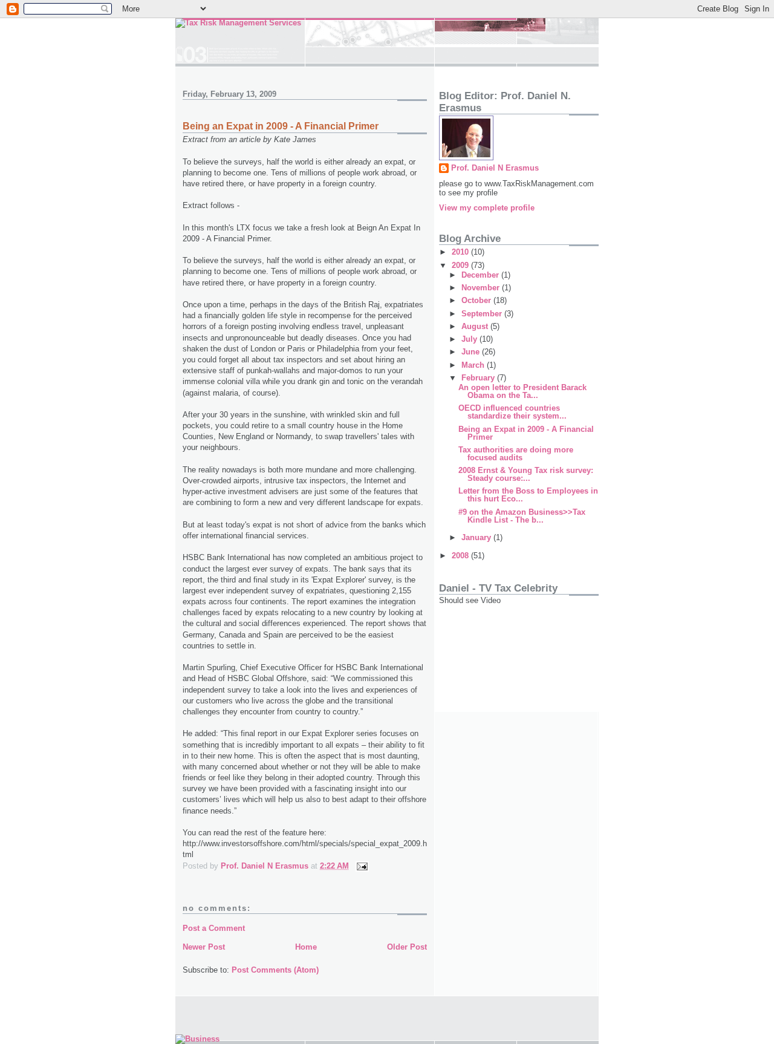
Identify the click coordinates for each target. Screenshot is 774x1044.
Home (306, 946)
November (481, 287)
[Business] (197, 1038)
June (471, 351)
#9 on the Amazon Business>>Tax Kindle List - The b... (521, 515)
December (481, 274)
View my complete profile (487, 207)
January (477, 537)
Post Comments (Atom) (275, 969)
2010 (461, 251)
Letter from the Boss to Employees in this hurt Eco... (528, 494)
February (479, 377)
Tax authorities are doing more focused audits (515, 453)
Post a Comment (214, 928)
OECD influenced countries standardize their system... (512, 411)
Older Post (407, 946)
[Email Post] (361, 865)
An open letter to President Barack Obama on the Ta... (522, 391)
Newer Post (204, 946)
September (482, 313)
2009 (461, 265)
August (475, 326)
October (477, 300)
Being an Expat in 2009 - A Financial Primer (526, 433)
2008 (461, 555)
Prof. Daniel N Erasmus (495, 167)
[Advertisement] (493, 660)
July (470, 339)
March (474, 365)
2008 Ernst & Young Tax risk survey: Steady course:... (525, 474)
